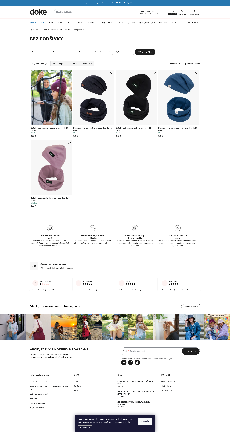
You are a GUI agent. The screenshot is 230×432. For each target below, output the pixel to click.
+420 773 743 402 (147, 11)
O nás (76, 381)
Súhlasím (145, 421)
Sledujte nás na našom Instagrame (56, 306)
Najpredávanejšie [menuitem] (40, 64)
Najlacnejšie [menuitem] (58, 64)
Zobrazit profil (191, 306)
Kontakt (33, 399)
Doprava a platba (37, 403)
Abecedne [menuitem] (87, 64)
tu (129, 422)
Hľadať (120, 12)
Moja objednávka (37, 408)
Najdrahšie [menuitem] (73, 64)
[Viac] (192, 22)
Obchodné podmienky (39, 382)
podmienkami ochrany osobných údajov (157, 358)
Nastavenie (85, 427)
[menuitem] (37, 23)
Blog (76, 390)
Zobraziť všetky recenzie (62, 268)
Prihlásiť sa (191, 351)
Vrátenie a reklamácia (39, 394)
